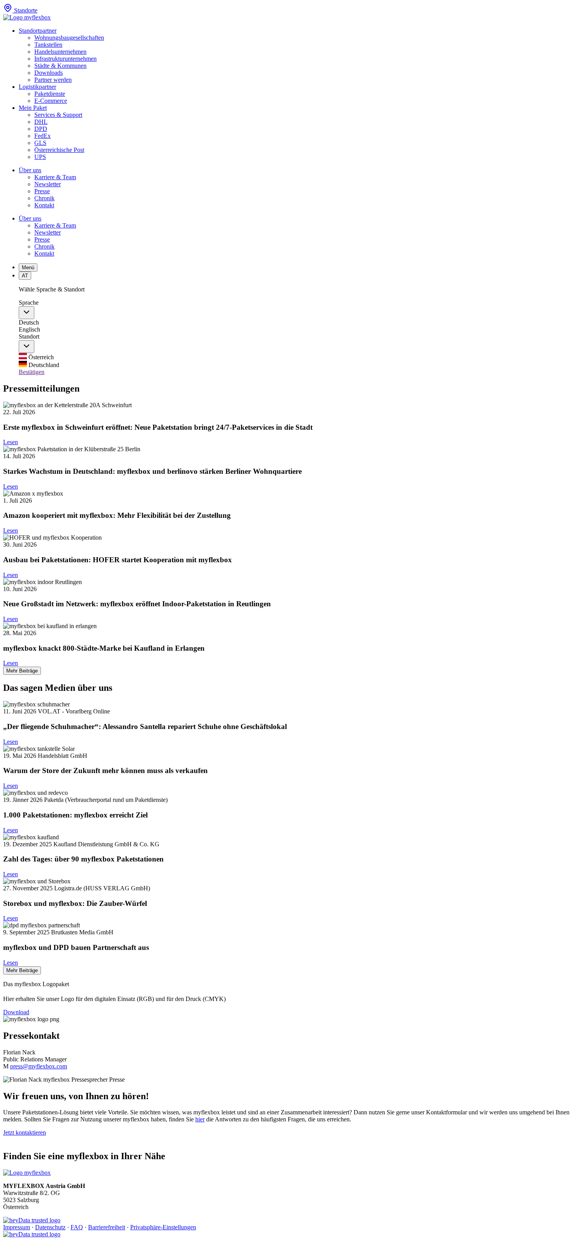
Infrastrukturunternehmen (65, 58)
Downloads (48, 72)
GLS (40, 142)
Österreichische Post (59, 150)
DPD (40, 128)
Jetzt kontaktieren (24, 1132)
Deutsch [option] (29, 322)
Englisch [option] (29, 329)
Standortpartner (38, 30)
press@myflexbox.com (38, 1066)
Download (16, 1012)
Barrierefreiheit (106, 1227)
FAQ (77, 1227)
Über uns (30, 170)
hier (200, 1119)
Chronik (44, 198)
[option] (294, 357)
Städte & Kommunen (60, 65)
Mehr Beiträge (22, 671)
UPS (40, 157)
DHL (41, 121)
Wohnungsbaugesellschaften (69, 37)
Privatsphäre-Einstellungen (163, 1227)
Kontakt (44, 205)
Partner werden (53, 79)
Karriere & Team (55, 177)
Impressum (16, 1227)
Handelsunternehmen (60, 51)
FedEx (42, 135)
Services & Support (58, 114)
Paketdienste (49, 93)
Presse (42, 191)
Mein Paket (33, 107)
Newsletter (47, 184)
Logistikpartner (37, 86)
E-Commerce (50, 100)
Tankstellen (48, 44)
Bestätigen (31, 372)
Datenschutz (50, 1227)
